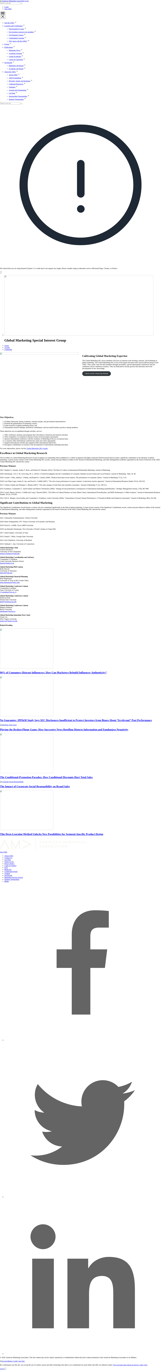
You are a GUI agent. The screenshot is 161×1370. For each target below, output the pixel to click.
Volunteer (12, 87)
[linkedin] (82, 1354)
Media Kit (7, 870)
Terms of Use (9, 862)
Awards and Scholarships (17, 90)
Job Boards (8, 63)
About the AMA (10, 72)
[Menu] (2, 15)
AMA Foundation (15, 78)
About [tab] (6, 346)
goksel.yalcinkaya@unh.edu (10, 553)
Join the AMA (9, 23)
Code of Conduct (10, 866)
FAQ (6, 868)
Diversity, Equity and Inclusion (19, 81)
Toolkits (7, 873)
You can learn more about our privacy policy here (130, 1365)
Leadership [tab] (8, 349)
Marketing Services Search (13, 877)
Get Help (12, 93)
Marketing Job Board (16, 66)
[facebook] (82, 1040)
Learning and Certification (13, 26)
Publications (8, 47)
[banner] (80, 188)
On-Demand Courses (16, 35)
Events (6, 44)
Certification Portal (10, 871)
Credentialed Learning (16, 38)
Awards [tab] (7, 348)
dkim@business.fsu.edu (8, 602)
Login (6, 7)
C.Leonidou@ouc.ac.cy (8, 592)
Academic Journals (15, 53)
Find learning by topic (16, 29)
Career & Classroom (16, 59)
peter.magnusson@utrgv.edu (10, 582)
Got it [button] (2, 1369)
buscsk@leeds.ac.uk (7, 563)
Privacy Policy (9, 864)
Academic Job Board (16, 69)
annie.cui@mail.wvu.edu (8, 621)
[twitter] (82, 1197)
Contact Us (8, 858)
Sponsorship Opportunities (18, 96)
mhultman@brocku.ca (7, 611)
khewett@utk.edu (6, 573)
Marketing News (14, 50)
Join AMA (8, 9)
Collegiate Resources (16, 84)
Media (6, 881)
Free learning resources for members (21, 32)
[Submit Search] (21, 3)
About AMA (13, 75)
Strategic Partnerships (16, 99)
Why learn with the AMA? (18, 41)
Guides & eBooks (15, 56)
